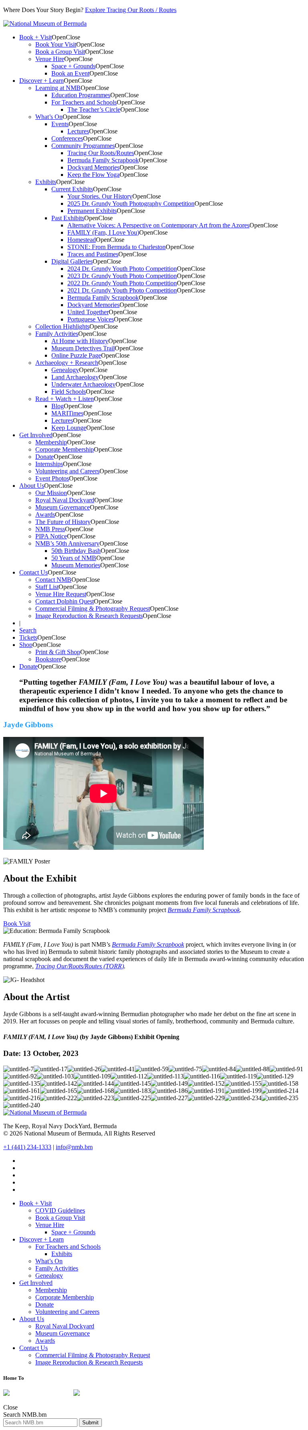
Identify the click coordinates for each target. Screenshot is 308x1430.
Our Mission (51, 492)
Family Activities (56, 333)
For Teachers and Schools (84, 102)
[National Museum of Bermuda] (45, 23)
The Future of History (63, 521)
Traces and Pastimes (92, 254)
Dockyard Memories (93, 167)
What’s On (49, 116)
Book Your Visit (55, 44)
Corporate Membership (64, 449)
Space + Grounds (73, 66)
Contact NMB (53, 579)
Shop (25, 644)
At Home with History (79, 341)
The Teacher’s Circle (93, 109)
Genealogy (65, 369)
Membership (51, 442)
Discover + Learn (41, 80)
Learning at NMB (58, 87)
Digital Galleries (72, 261)
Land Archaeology (75, 377)
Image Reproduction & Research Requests (89, 615)
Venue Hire (49, 58)
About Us (31, 485)
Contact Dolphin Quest (64, 601)
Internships (49, 463)
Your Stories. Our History (99, 196)
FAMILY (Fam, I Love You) (103, 232)
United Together (88, 312)
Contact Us (33, 572)
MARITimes (67, 413)
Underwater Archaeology (83, 384)
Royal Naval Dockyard (64, 500)
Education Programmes (80, 95)
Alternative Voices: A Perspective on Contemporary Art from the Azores (158, 225)
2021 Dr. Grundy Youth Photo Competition (122, 290)
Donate (44, 456)
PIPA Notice (51, 536)
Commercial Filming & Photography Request (92, 608)
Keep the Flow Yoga (93, 174)
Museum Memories (75, 565)
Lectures (78, 131)
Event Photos (52, 478)
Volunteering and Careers (67, 471)
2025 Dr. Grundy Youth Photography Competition (131, 203)
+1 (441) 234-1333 (27, 1147)
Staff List (47, 586)
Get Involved (36, 435)
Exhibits (45, 181)
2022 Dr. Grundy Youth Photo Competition (122, 283)
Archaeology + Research (66, 362)
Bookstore (48, 659)
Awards (45, 514)
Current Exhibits (72, 189)
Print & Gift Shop (57, 652)
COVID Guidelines (60, 1210)
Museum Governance (62, 507)
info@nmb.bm (74, 1147)
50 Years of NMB (73, 557)
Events (60, 124)
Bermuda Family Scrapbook (103, 160)
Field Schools (68, 391)
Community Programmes (83, 145)
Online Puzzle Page (76, 355)
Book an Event (70, 73)
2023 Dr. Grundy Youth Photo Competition (122, 275)
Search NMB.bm (25, 1414)
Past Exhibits (67, 218)
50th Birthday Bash (76, 550)
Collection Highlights (62, 326)
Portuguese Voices (90, 319)
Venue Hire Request (60, 594)
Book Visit (16, 923)
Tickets (28, 637)
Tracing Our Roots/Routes (100, 152)
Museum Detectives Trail (83, 348)
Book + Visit (35, 37)
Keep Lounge (68, 427)
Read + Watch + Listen (64, 398)
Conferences (67, 138)
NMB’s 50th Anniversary (67, 543)
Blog (57, 406)
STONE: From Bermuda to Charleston (116, 246)
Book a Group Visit (60, 51)
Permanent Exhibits (92, 210)
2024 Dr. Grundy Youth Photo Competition (122, 268)
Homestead (81, 239)
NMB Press (50, 529)
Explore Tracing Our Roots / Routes (130, 9)
